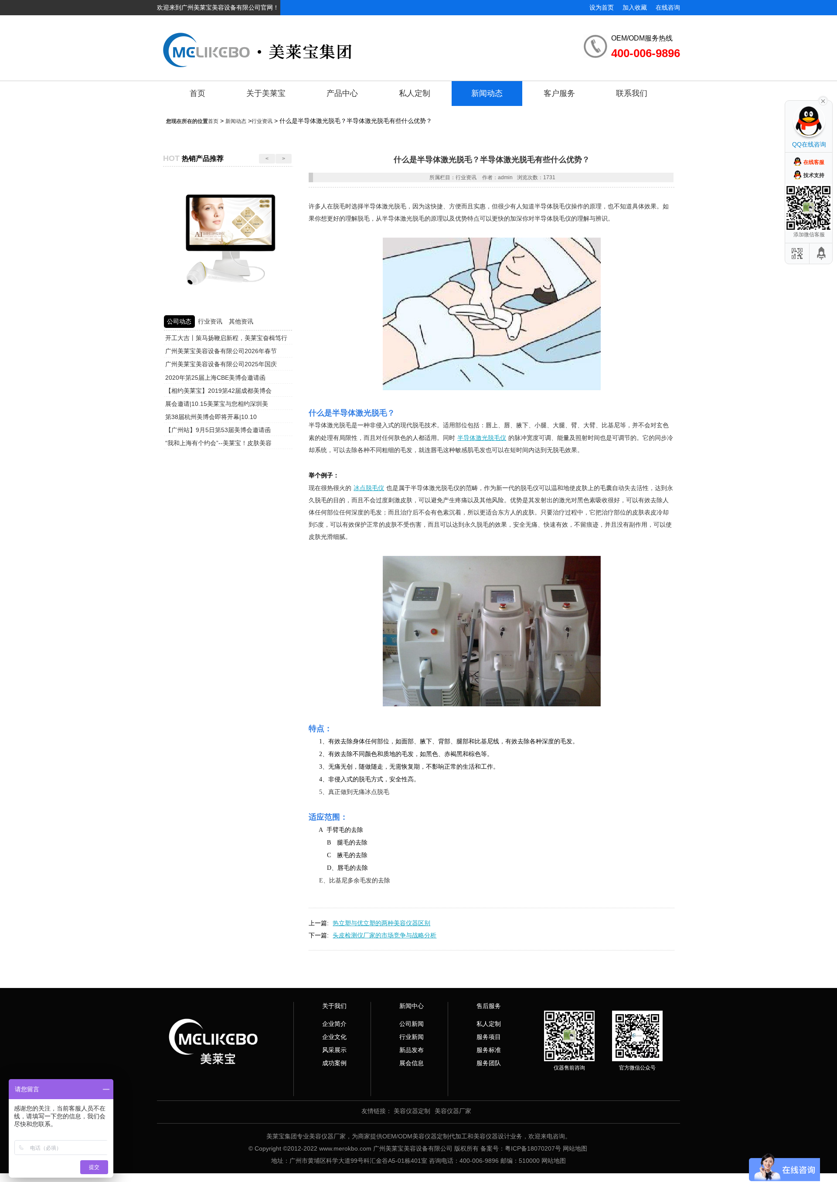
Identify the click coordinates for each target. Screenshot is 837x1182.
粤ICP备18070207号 (533, 1148)
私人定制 (414, 93)
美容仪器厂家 (453, 1110)
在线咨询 (668, 7)
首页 (197, 93)
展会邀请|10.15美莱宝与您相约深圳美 (216, 403)
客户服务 (559, 93)
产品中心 (342, 93)
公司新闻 (411, 1023)
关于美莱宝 (266, 93)
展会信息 (411, 1062)
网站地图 (575, 1148)
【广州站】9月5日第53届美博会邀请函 (218, 429)
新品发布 (411, 1049)
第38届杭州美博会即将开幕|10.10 (211, 416)
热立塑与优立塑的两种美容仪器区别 (381, 923)
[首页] (337, 43)
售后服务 (488, 1005)
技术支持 (813, 175)
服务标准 (488, 1049)
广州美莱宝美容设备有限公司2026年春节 (221, 350)
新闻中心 (411, 1005)
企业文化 (334, 1036)
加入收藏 (635, 7)
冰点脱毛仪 (369, 487)
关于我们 (334, 1005)
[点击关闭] (823, 100)
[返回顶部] (821, 253)
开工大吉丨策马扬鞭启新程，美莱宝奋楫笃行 (226, 337)
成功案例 (334, 1062)
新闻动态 (487, 93)
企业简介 (334, 1023)
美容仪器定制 (412, 1110)
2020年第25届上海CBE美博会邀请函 (215, 377)
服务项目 (488, 1036)
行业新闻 (411, 1036)
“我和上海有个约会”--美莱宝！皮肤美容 (218, 442)
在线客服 (813, 162)
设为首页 (601, 7)
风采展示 (334, 1049)
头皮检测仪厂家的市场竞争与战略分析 (384, 935)
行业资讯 (262, 121)
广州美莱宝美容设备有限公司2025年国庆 (221, 364)
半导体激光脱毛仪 (481, 437)
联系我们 (631, 93)
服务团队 (488, 1062)
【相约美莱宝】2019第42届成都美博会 (218, 390)
